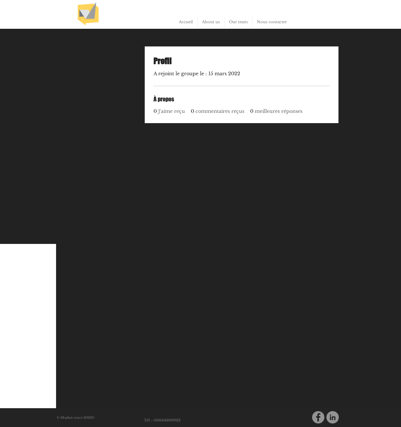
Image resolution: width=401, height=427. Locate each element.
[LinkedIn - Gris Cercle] (332, 417)
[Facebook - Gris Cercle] (318, 417)
